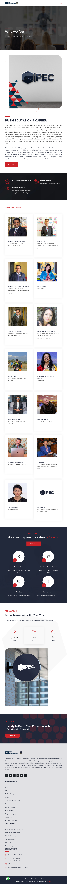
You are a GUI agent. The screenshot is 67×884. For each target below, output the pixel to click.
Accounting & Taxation (11, 820)
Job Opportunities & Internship (21, 180)
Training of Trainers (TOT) (12, 800)
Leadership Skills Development (14, 829)
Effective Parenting (10, 836)
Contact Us (11, 165)
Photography (9, 804)
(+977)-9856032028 (14, 858)
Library (25, 878)
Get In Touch (33, 544)
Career (42, 878)
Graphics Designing (10, 814)
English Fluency (9, 794)
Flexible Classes (45, 180)
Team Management (10, 846)
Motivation (8, 842)
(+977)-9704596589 (14, 860)
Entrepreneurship (10, 807)
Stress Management (10, 839)
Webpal (49, 881)
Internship (34, 878)
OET (6, 790)
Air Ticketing (8, 817)
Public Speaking (9, 810)
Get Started (11, 736)
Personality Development (12, 832)
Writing (7, 797)
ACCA (6, 787)
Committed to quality (18, 187)
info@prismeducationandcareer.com (18, 864)
